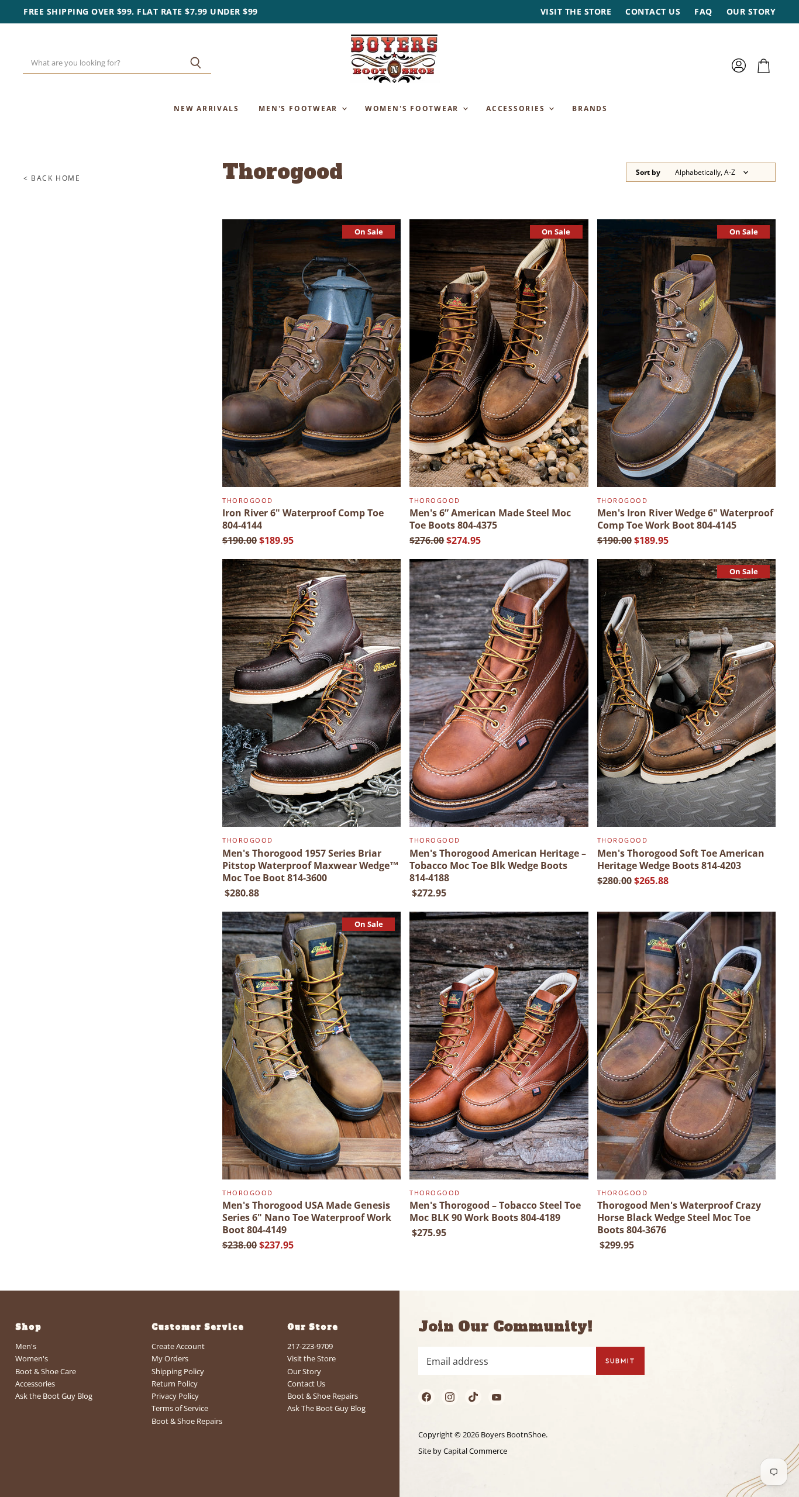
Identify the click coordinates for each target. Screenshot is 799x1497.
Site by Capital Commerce (462, 1451)
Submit (620, 1361)
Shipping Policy (177, 1371)
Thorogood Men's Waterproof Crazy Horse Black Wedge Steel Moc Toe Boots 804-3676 (679, 1217)
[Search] (195, 63)
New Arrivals (206, 108)
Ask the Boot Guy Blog (53, 1396)
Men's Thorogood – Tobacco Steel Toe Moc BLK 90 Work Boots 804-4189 (495, 1211)
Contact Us (652, 11)
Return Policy (174, 1383)
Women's (31, 1358)
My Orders (169, 1358)
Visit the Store (576, 11)
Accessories (516, 108)
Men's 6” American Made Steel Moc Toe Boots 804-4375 (490, 519)
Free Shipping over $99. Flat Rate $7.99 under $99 (140, 11)
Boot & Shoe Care (45, 1371)
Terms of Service (179, 1408)
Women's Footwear (413, 108)
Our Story (751, 11)
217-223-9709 (310, 1346)
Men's (25, 1346)
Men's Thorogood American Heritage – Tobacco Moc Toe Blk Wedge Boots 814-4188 (497, 865)
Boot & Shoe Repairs (186, 1421)
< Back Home (52, 178)
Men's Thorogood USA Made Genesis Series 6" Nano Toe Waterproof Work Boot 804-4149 (306, 1217)
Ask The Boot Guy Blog (326, 1408)
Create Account (178, 1346)
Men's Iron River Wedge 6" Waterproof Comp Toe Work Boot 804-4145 (685, 519)
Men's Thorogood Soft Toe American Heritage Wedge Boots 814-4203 (680, 859)
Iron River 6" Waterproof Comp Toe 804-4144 (303, 519)
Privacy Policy (175, 1396)
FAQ (703, 11)
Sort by (648, 172)
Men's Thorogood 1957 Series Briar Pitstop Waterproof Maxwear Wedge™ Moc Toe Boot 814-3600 (310, 865)
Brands (590, 108)
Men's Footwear (299, 108)
